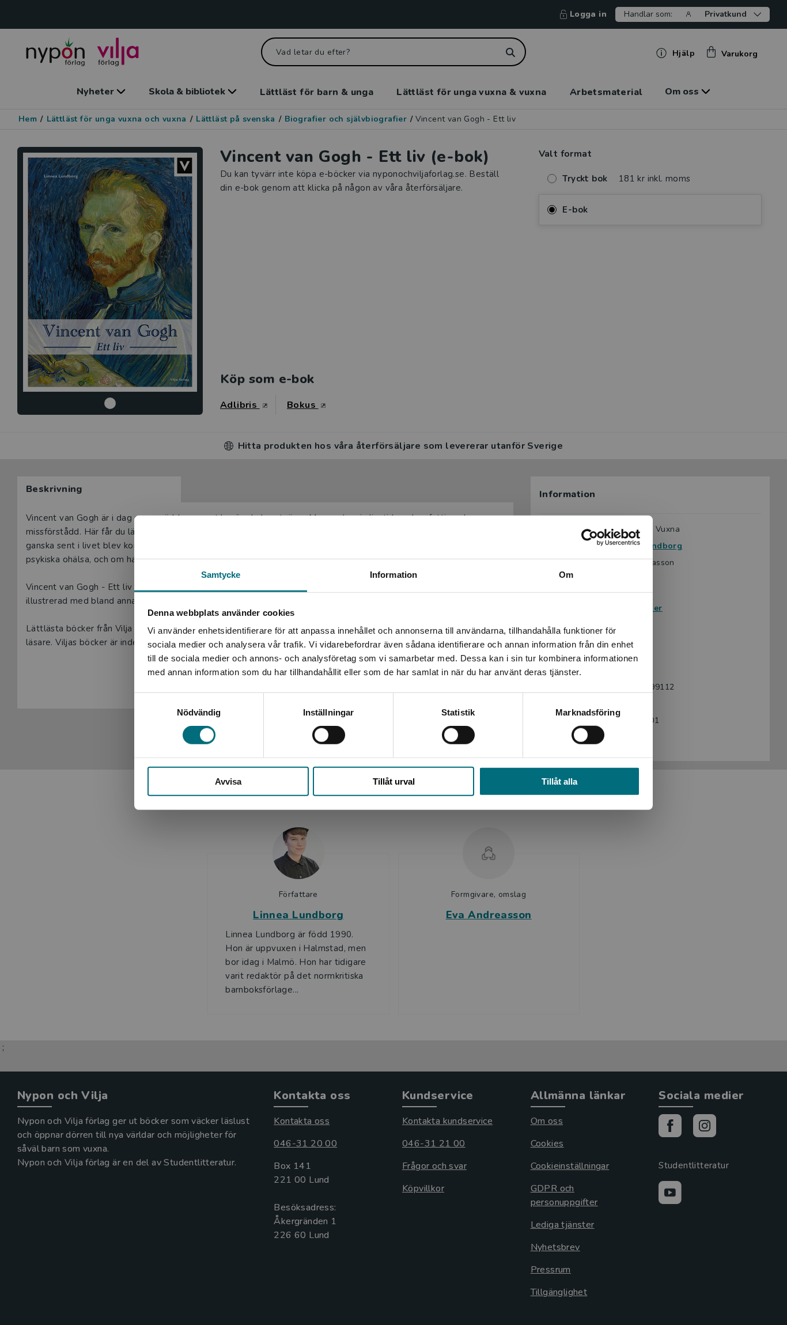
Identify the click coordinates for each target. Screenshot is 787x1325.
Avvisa (228, 781)
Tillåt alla (559, 781)
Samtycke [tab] (221, 575)
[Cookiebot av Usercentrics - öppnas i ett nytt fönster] (589, 537)
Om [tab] (566, 575)
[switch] (328, 735)
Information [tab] (393, 575)
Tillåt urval (394, 781)
